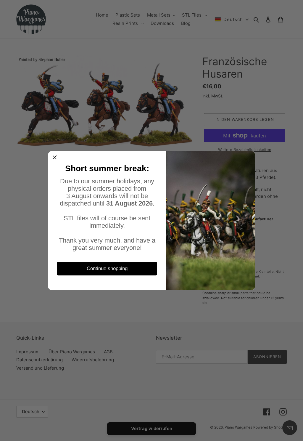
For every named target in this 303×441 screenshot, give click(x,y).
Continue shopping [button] (107, 268)
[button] (54, 157)
